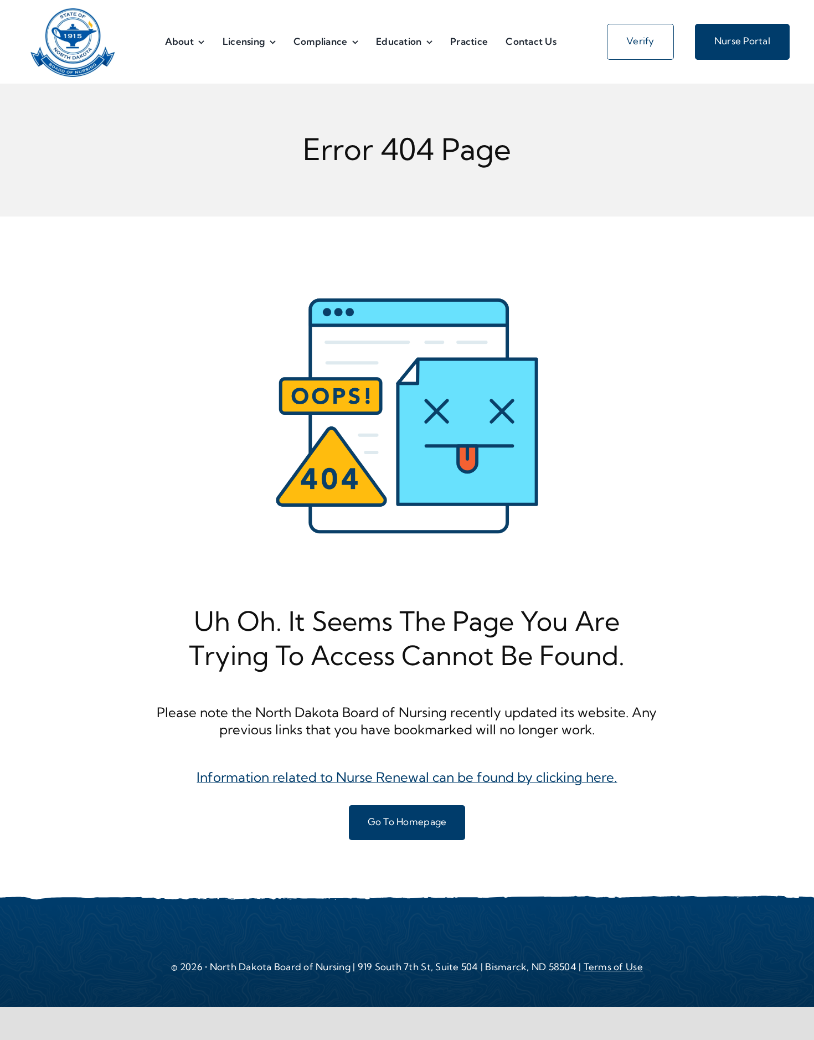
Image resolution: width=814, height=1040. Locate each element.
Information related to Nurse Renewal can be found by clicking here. (407, 777)
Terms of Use (613, 966)
